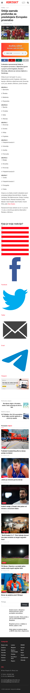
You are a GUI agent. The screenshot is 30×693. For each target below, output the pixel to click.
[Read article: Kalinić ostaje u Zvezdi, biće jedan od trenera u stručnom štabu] (15, 495)
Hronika (3, 652)
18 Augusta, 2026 (5, 482)
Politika (13, 654)
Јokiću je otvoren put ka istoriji (11, 480)
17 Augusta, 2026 (5, 570)
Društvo (3, 647)
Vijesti (22, 655)
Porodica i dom (14, 657)
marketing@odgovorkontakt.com (11, 680)
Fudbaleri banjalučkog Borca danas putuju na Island (13, 452)
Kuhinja (3, 655)
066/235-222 (10, 676)
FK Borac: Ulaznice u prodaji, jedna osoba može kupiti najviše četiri (13, 567)
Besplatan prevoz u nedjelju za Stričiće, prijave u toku (18, 624)
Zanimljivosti (24, 657)
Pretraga (3, 602)
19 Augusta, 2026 (5, 455)
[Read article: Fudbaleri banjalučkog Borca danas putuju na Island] (15, 439)
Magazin (13, 647)
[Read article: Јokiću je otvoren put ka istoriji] (15, 468)
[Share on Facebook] (4, 60)
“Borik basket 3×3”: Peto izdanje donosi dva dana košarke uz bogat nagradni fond (15, 537)
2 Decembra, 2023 (7, 23)
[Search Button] (28, 2)
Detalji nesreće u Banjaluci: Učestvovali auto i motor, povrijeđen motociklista (17, 611)
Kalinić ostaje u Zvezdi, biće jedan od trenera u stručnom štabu (14, 507)
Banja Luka (5, 531)
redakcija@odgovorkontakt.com (11, 682)
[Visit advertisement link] (15, 384)
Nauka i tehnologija (14, 651)
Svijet (22, 652)
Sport (7, 7)
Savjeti (22, 647)
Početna (3, 7)
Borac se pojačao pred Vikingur (12, 595)
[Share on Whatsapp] (19, 60)
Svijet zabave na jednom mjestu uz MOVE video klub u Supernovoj (19, 630)
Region (13, 661)
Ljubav (13, 645)
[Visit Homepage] (12, 2)
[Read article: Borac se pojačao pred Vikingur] (15, 583)
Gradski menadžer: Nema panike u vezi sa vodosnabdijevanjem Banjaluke (19, 618)
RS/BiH (23, 645)
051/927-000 (10, 674)
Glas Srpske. (11, 204)
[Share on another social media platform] (25, 60)
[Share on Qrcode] (11, 60)
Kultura (3, 657)
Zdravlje (23, 660)
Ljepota (3, 660)
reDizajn (18, 689)
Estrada (3, 650)
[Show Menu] (2, 2)
